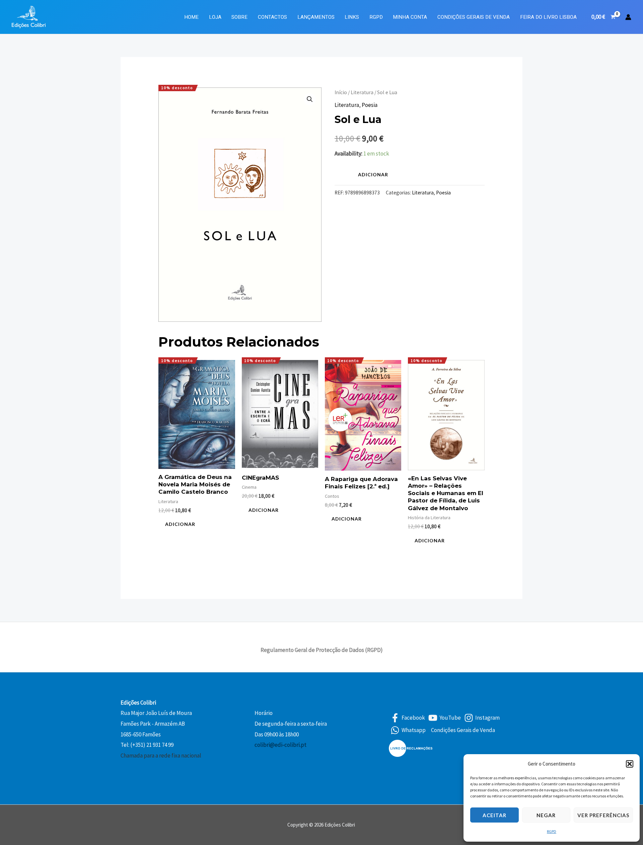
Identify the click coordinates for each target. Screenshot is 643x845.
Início (341, 92)
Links (352, 17)
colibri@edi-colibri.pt (280, 744)
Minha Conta (410, 17)
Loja (215, 17)
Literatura (362, 92)
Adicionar (373, 174)
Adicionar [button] (180, 524)
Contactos (272, 17)
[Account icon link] (628, 17)
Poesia (369, 105)
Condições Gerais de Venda (473, 17)
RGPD (551, 831)
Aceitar (494, 815)
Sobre (239, 17)
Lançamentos (316, 17)
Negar (546, 815)
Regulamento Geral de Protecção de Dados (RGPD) (322, 650)
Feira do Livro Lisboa (548, 17)
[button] (629, 764)
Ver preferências (603, 815)
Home (191, 17)
